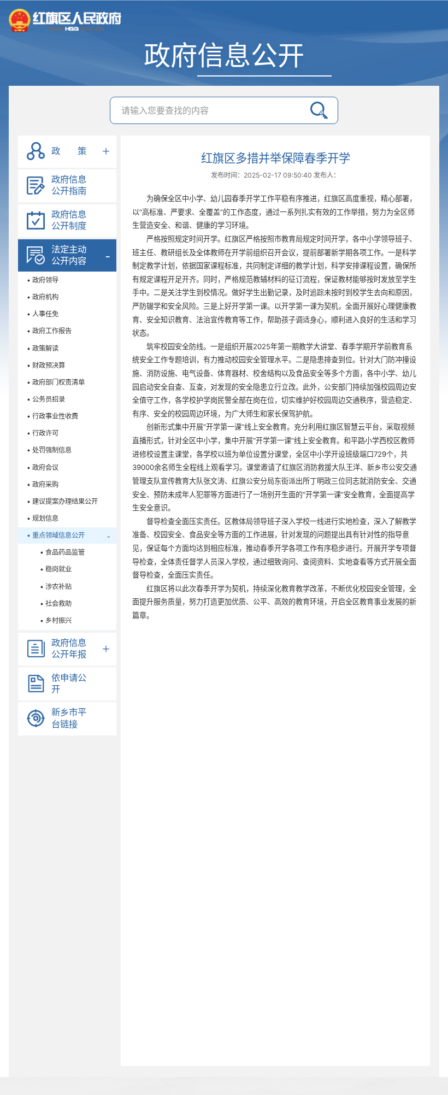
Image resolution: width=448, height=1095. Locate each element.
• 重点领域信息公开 (56, 535)
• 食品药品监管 (56, 552)
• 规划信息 (42, 518)
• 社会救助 (49, 603)
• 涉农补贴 (49, 586)
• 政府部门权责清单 (56, 382)
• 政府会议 (42, 467)
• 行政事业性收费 (52, 416)
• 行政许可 (42, 433)
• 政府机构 (42, 297)
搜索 (319, 110)
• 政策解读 (42, 348)
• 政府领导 (42, 280)
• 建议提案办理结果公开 (62, 501)
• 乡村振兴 (49, 620)
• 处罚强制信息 (49, 450)
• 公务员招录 (46, 399)
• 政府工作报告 (49, 331)
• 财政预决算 (46, 365)
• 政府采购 (42, 484)
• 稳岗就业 (49, 569)
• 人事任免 (42, 314)
